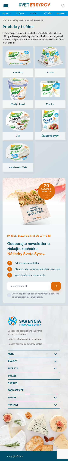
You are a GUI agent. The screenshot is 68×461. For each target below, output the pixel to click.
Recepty (7, 13)
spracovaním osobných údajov (29, 297)
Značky (34, 13)
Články (20, 13)
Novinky (61, 13)
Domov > (7, 20)
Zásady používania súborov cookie (25, 344)
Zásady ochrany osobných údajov (24, 339)
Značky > (15, 20)
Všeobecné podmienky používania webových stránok (25, 332)
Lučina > (24, 20)
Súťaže (47, 13)
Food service (15, 390)
